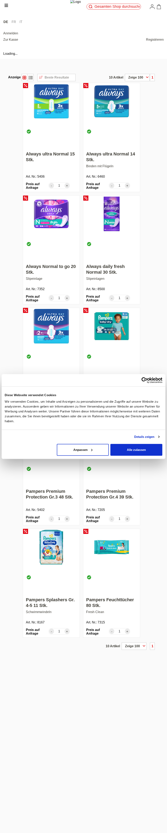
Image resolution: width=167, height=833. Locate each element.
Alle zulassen (136, 449)
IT (21, 22)
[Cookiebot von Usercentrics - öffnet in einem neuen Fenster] (144, 380)
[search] (91, 6)
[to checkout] (159, 6)
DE (5, 22)
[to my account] (153, 6)
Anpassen (80, 449)
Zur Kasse (10, 39)
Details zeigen (144, 436)
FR (14, 22)
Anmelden (10, 33)
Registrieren (155, 39)
